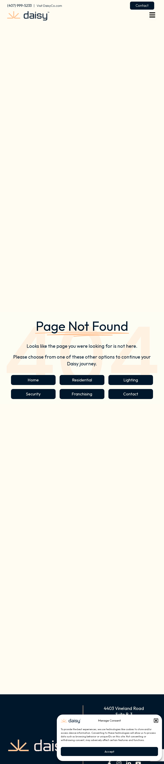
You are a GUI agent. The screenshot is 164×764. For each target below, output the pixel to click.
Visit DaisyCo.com (49, 6)
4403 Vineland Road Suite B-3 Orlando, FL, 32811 (124, 714)
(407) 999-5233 (19, 5)
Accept (109, 751)
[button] (156, 721)
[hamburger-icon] (152, 16)
